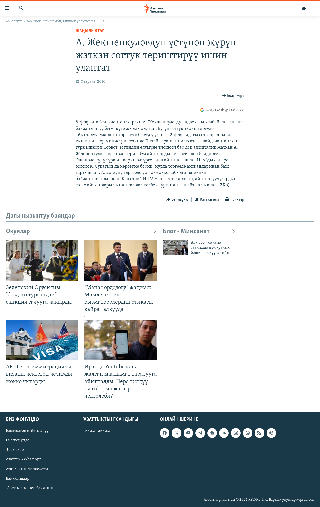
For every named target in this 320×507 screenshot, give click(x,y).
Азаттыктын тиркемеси (27, 469)
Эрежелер (15, 450)
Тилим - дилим (96, 431)
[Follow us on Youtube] (188, 433)
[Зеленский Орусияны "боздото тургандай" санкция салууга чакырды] (42, 260)
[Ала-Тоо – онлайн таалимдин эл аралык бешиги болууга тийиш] (175, 247)
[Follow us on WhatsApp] (247, 433)
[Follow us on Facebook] (165, 433)
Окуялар (18, 231)
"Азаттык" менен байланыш (31, 488)
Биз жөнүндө (18, 441)
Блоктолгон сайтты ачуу (27, 431)
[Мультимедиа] (304, 8)
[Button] (233, 96)
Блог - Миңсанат (186, 231)
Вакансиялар (18, 479)
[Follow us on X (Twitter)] (176, 433)
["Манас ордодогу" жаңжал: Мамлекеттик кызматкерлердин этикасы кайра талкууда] (120, 260)
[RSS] (259, 433)
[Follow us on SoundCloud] (224, 433)
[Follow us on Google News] (212, 433)
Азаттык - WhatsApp (24, 460)
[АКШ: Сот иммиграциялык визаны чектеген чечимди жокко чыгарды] (42, 340)
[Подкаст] (271, 433)
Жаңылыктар (90, 31)
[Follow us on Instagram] (235, 433)
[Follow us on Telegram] (200, 433)
